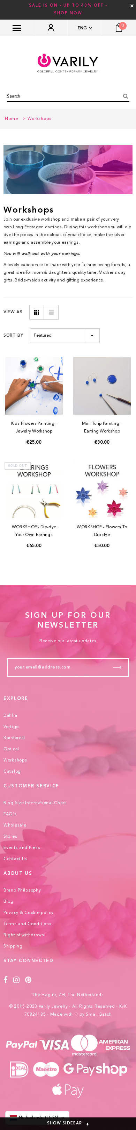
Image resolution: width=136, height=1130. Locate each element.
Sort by (13, 336)
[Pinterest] (28, 980)
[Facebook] (5, 980)
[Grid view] (36, 312)
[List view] (51, 312)
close (132, 5)
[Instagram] (16, 980)
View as (12, 312)
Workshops (40, 119)
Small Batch (99, 1015)
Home (11, 119)
